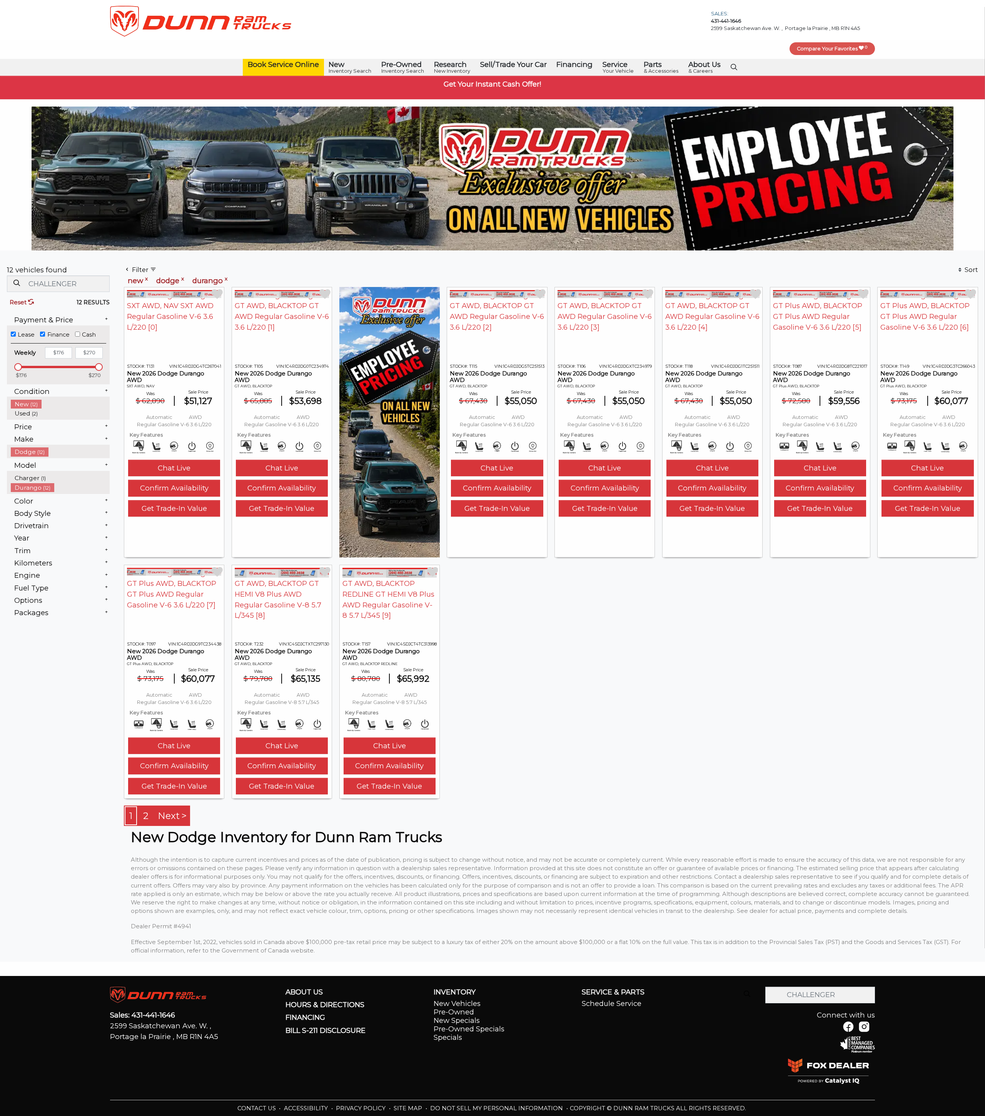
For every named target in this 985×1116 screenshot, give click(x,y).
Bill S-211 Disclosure (325, 1030)
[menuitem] (60, 404)
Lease (26, 334)
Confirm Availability (174, 488)
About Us (304, 992)
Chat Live (174, 468)
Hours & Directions (324, 1005)
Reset (19, 302)
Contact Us (257, 1108)
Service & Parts (613, 992)
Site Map (409, 1108)
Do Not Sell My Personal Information (497, 1108)
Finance (58, 334)
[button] (283, 65)
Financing (305, 1017)
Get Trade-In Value (174, 508)
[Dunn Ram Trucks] (200, 20)
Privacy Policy (361, 1108)
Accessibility (306, 1108)
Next (169, 815)
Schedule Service (611, 1003)
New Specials (457, 1020)
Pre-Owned (454, 1012)
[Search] (16, 283)
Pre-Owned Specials (469, 1028)
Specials (448, 1037)
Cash (89, 334)
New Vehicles (457, 1003)
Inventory (455, 992)
